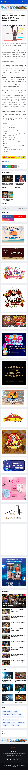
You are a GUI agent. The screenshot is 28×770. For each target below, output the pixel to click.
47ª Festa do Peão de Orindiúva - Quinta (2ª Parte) (18, 655)
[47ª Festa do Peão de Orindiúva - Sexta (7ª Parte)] (6, 618)
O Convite (4, 692)
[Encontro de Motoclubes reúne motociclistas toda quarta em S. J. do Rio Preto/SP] (7, 178)
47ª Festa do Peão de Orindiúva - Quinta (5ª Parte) (13, 604)
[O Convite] (7, 687)
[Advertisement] (14, 540)
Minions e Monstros (19, 702)
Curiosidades (6, 717)
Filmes (10, 719)
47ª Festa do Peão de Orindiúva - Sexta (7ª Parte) (18, 617)
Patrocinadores (21, 722)
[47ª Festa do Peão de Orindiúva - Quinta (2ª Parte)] (6, 656)
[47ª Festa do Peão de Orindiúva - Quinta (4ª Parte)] (6, 637)
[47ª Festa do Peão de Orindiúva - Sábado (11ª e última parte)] (6, 662)
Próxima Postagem (22, 208)
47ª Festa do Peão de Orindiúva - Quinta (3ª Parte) (18, 648)
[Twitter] (6, 166)
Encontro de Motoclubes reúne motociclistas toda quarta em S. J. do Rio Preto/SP (7, 185)
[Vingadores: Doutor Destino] (7, 675)
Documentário (20, 717)
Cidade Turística (6, 714)
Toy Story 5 (17, 692)
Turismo (12, 725)
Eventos (5, 719)
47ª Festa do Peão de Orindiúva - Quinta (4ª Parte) (18, 636)
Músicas (16, 719)
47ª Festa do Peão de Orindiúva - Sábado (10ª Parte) (18, 642)
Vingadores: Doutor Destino (6, 681)
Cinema (19, 714)
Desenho (13, 717)
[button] (1, 2)
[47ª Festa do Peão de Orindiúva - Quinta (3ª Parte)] (6, 649)
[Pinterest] (12, 166)
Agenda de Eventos (7, 711)
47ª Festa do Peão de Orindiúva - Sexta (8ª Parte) (18, 623)
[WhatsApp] (9, 166)
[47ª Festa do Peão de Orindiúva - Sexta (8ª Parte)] (6, 624)
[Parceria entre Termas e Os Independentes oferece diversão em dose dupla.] (7, 194)
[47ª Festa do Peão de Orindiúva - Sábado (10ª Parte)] (6, 643)
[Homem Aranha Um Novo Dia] (20, 675)
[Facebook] (3, 166)
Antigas (15, 711)
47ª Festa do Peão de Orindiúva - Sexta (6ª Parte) (18, 610)
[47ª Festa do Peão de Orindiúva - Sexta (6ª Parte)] (6, 611)
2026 (4, 733)
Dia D (3, 702)
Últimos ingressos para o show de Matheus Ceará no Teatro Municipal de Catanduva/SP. (20, 186)
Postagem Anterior (5, 208)
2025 (4, 735)
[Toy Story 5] (20, 687)
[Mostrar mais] (18, 166)
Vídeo (18, 725)
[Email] (15, 166)
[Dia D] (7, 697)
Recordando (5, 725)
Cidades (14, 714)
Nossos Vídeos (6, 722)
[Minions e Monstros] (20, 697)
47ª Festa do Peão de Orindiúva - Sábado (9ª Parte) (18, 629)
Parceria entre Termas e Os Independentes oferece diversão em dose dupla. (7, 201)
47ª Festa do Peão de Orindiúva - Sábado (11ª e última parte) (18, 661)
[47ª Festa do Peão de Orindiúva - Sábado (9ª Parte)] (6, 630)
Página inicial (5, 13)
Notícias (11, 13)
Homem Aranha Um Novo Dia (20, 681)
